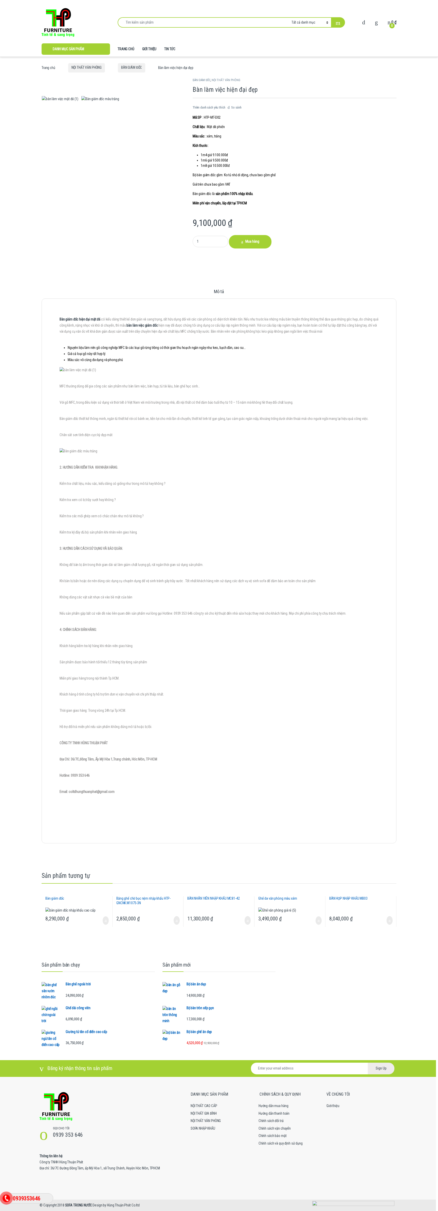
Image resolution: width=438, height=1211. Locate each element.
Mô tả (219, 291)
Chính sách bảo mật (272, 1136)
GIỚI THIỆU (149, 49)
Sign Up (381, 1068)
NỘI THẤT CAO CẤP (204, 1106)
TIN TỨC (169, 49)
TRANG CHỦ (126, 49)
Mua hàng (252, 241)
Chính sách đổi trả (271, 1121)
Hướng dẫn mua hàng (273, 1106)
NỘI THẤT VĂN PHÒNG (86, 67)
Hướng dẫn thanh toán (274, 1113)
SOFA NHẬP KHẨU (203, 1128)
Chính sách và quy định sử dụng (281, 1143)
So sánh (236, 107)
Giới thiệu (332, 1106)
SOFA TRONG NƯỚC (78, 1205)
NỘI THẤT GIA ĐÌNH (204, 1113)
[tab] (219, 293)
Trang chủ (48, 67)
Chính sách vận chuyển (275, 1128)
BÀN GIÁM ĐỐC (131, 67)
